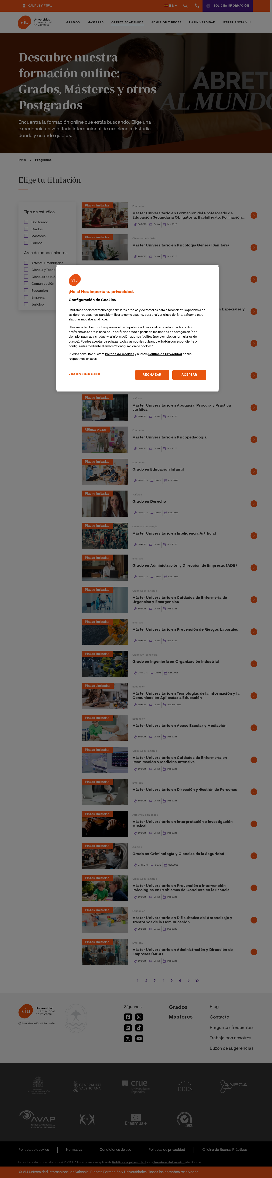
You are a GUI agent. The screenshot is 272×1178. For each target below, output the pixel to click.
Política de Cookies (119, 354)
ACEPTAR (189, 375)
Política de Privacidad (165, 354)
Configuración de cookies (84, 374)
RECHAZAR (152, 375)
